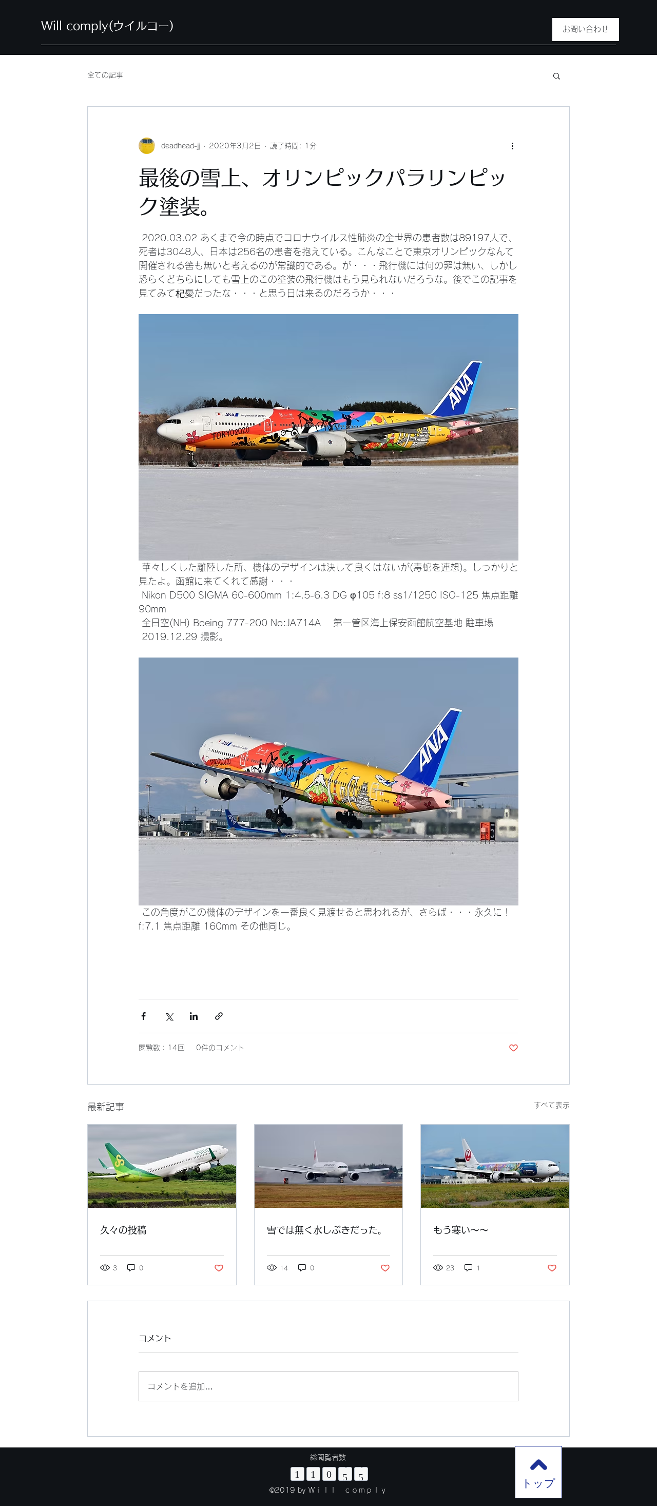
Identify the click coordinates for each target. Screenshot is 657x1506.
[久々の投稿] (162, 1166)
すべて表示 (552, 1105)
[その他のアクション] (512, 146)
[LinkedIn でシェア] (194, 1016)
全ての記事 (105, 75)
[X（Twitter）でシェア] (168, 1016)
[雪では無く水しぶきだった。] (329, 1166)
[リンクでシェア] (219, 1016)
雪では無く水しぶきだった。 (327, 1229)
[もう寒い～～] (495, 1166)
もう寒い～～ (461, 1229)
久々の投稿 (123, 1229)
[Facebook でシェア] (143, 1016)
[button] (557, 75)
